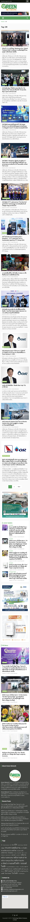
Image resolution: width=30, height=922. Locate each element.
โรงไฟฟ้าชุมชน (21, 873)
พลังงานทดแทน (7, 858)
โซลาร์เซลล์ (8, 873)
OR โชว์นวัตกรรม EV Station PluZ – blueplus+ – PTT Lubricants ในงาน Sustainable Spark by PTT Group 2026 (13, 238)
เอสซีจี (2, 873)
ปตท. (23, 852)
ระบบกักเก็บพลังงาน (11, 866)
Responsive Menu (27, 1)
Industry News (6, 198)
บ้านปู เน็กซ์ (19, 852)
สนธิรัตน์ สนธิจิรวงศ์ (18, 869)
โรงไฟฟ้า (15, 873)
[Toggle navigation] (3, 18)
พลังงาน (23, 855)
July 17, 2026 (5, 53)
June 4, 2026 (5, 93)
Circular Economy (6, 845)
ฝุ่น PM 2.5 (18, 855)
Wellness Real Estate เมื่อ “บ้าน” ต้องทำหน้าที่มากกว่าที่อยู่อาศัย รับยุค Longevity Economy (18, 566)
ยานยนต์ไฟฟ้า (13, 863)
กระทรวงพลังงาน (12, 848)
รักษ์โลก (17, 866)
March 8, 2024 (5, 314)
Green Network (12, 53)
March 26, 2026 (5, 207)
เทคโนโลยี (16, 871)
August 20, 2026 (13, 569)
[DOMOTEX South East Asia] (15, 586)
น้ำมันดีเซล (10, 853)
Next (19, 486)
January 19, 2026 (6, 242)
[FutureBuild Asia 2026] (15, 12)
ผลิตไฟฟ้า (14, 855)
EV (15, 844)
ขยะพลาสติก (20, 850)
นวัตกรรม (4, 853)
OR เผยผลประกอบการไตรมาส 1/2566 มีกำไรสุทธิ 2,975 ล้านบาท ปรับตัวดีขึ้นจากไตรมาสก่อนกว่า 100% (13, 352)
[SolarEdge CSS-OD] (15, 492)
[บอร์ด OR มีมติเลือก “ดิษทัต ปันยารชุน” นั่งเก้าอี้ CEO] (15, 375)
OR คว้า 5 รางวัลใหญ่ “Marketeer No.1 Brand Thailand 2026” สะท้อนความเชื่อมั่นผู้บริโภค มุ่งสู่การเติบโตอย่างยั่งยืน (15, 50)
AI (1, 845)
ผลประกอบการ (8, 855)
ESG (13, 845)
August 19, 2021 (6, 466)
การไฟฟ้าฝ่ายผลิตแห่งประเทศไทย (14, 849)
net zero (25, 845)
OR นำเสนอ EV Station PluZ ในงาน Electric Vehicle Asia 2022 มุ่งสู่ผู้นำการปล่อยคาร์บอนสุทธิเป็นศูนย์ (14, 423)
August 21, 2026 (13, 536)
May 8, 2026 (5, 167)
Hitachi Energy (20, 845)
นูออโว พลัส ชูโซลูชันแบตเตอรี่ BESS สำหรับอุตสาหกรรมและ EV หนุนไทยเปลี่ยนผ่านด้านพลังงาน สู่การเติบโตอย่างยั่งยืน (18, 576)
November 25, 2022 (6, 389)
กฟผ (2, 848)
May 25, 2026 (5, 129)
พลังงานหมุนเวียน (7, 861)
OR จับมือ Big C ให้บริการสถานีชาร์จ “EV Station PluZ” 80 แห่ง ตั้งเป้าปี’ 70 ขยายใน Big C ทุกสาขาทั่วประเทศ (14, 89)
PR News (4, 44)
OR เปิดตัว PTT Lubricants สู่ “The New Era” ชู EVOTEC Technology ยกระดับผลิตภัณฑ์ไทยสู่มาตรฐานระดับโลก (14, 203)
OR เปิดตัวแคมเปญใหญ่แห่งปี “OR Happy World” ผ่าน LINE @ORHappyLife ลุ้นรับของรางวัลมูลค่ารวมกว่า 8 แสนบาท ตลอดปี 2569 (15, 126)
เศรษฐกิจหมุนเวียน (24, 871)
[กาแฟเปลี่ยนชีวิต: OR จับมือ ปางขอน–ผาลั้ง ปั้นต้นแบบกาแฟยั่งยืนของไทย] (15, 262)
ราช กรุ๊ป (22, 866)
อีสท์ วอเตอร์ (9, 871)
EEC (10, 845)
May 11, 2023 (5, 356)
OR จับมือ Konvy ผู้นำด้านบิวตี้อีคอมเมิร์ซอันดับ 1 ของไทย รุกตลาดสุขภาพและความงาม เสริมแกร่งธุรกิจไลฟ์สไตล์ (14, 311)
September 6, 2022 (6, 427)
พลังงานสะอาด (20, 857)
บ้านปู (15, 852)
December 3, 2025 (6, 276)
